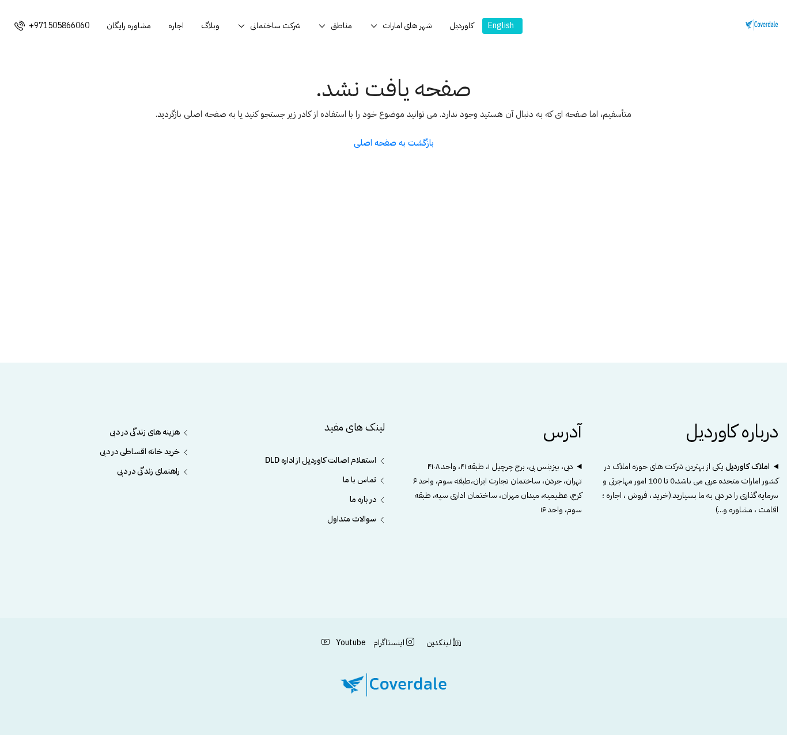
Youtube (350, 643)
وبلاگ (210, 26)
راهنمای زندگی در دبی (148, 471)
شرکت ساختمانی (275, 26)
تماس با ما (359, 480)
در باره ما (363, 499)
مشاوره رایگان (129, 26)
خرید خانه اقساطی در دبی (140, 451)
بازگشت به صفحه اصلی (394, 142)
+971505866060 (58, 26)
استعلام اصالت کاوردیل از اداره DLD (320, 460)
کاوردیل (461, 26)
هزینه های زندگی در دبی (144, 432)
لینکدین (439, 643)
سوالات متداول (351, 519)
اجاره (176, 26)
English (501, 26)
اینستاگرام (389, 643)
